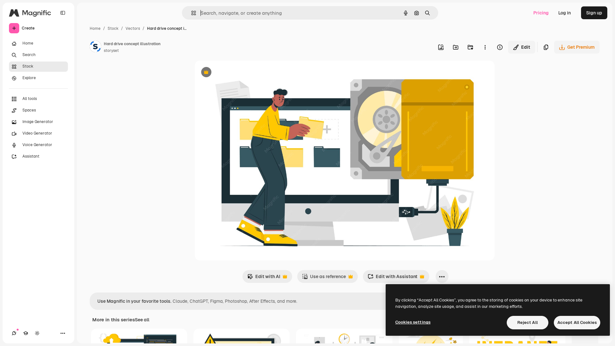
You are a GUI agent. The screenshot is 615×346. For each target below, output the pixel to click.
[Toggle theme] (37, 333)
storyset (111, 50)
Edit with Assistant (392, 278)
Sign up (594, 13)
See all (142, 320)
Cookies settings (412, 322)
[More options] (485, 47)
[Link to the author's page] (95, 47)
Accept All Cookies (577, 322)
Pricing (541, 13)
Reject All (527, 322)
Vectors (133, 28)
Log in (564, 13)
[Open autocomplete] (191, 13)
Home (95, 28)
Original (236, 73)
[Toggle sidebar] (63, 13)
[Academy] (25, 333)
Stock (113, 28)
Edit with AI (263, 278)
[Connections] (14, 333)
